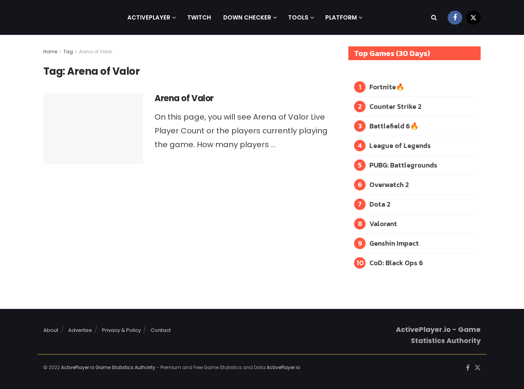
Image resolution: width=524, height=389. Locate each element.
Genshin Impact (394, 243)
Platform (341, 17)
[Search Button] (434, 17)
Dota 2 (380, 204)
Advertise (80, 330)
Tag (68, 51)
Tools (298, 17)
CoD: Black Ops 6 (396, 263)
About (50, 330)
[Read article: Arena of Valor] (93, 128)
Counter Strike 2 (395, 106)
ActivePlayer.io (283, 367)
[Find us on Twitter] (473, 17)
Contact (161, 330)
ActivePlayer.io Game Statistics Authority (108, 367)
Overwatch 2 (389, 184)
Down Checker (247, 17)
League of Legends (400, 145)
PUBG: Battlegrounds (403, 165)
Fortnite (382, 87)
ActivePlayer (148, 17)
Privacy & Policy (121, 330)
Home (50, 51)
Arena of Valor (95, 51)
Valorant (383, 223)
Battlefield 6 (389, 126)
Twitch (199, 17)
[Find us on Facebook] (455, 17)
